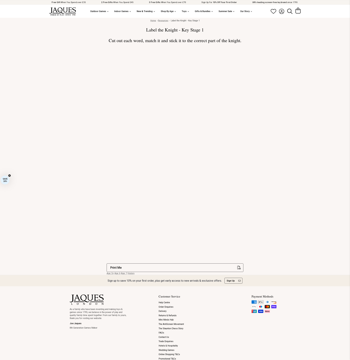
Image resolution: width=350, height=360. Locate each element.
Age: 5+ (110, 273)
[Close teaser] (9, 175)
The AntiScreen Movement (171, 324)
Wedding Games (166, 350)
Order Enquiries (166, 307)
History (131, 273)
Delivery (163, 311)
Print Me (116, 267)
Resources (163, 20)
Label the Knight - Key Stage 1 (185, 20)
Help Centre (164, 302)
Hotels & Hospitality (168, 345)
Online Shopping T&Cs (169, 354)
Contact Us (164, 337)
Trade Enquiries (166, 341)
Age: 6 (117, 273)
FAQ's (161, 332)
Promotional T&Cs (167, 358)
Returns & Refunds (168, 315)
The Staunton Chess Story (171, 328)
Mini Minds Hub (166, 319)
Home (153, 20)
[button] (5, 180)
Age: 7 (124, 273)
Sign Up (231, 280)
